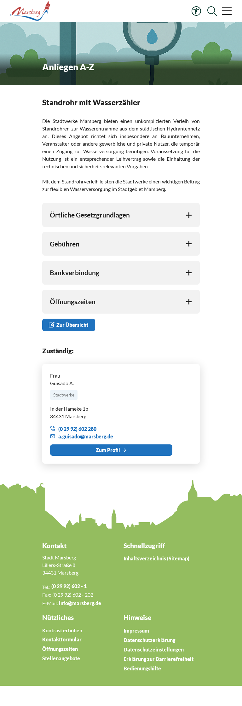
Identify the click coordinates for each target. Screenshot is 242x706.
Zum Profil (108, 450)
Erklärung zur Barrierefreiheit (158, 659)
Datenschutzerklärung (149, 640)
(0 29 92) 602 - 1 (69, 586)
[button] (227, 11)
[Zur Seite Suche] (212, 11)
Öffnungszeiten (60, 649)
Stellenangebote (61, 658)
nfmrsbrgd (79, 603)
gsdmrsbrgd (86, 436)
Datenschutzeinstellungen (154, 649)
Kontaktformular (62, 639)
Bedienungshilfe (142, 668)
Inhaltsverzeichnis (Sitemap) (156, 558)
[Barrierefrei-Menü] (196, 11)
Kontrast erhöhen (62, 630)
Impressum (136, 631)
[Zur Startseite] (31, 11)
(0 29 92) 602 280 (77, 429)
